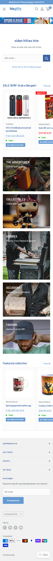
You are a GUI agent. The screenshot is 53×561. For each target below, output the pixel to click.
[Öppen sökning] (36, 9)
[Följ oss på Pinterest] (16, 528)
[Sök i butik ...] (46, 58)
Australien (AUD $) (10, 514)
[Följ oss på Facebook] (5, 528)
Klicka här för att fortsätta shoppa (26, 67)
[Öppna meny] (4, 9)
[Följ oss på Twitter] (10, 528)
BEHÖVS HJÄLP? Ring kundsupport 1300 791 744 (26, 2)
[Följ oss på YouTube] (21, 528)
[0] (48, 9)
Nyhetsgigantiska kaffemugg (18, 405)
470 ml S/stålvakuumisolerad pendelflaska (18, 129)
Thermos (9, 124)
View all (46, 86)
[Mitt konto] (42, 9)
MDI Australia (12, 402)
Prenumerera (13, 500)
